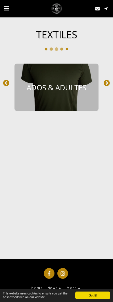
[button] (6, 8)
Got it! (93, 295)
